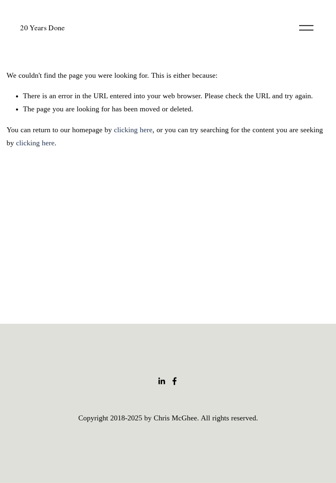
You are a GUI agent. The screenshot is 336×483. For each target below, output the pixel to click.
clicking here (133, 130)
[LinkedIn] (161, 381)
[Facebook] (174, 381)
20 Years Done (42, 27)
